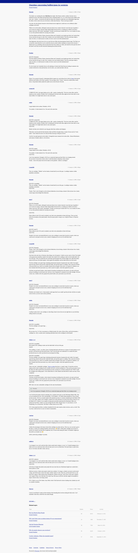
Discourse (37, 551)
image (72, 78)
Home (30, 547)
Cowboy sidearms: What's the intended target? (41, 536)
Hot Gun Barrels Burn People (37, 512)
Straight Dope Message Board (7, 1)
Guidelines (42, 547)
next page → (32, 501)
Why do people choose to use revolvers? (39, 530)
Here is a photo (51, 366)
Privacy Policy (58, 547)
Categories (35, 547)
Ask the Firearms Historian (36, 524)
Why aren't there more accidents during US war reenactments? (45, 518)
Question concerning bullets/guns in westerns (48, 5)
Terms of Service (50, 547)
